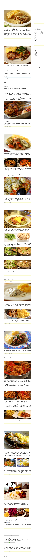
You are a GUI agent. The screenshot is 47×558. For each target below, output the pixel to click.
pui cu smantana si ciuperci (8, 279)
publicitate (35, 52)
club (34, 38)
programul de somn (21, 65)
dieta (34, 40)
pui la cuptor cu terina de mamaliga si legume (11, 531)
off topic (35, 49)
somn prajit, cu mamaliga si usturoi (10, 327)
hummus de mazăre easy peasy (38, 31)
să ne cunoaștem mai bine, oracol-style (38, 32)
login (34, 63)
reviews (35, 53)
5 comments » (6, 353)
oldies (34, 50)
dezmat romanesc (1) (7, 478)
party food (35, 51)
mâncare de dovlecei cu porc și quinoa (38, 33)
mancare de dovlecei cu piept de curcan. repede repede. (13, 130)
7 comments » (6, 126)
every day (35, 41)
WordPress (33, 71)
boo (34, 37)
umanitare (35, 55)
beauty (34, 36)
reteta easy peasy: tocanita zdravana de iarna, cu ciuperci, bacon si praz (16, 206)
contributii (35, 39)
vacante (35, 56)
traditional (35, 54)
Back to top (5, 556)
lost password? (35, 64)
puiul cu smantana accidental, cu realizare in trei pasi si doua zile (15, 6)
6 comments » (6, 275)
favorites (35, 42)
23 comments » (6, 202)
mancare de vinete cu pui (8, 41)
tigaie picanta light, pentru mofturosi (10, 357)
